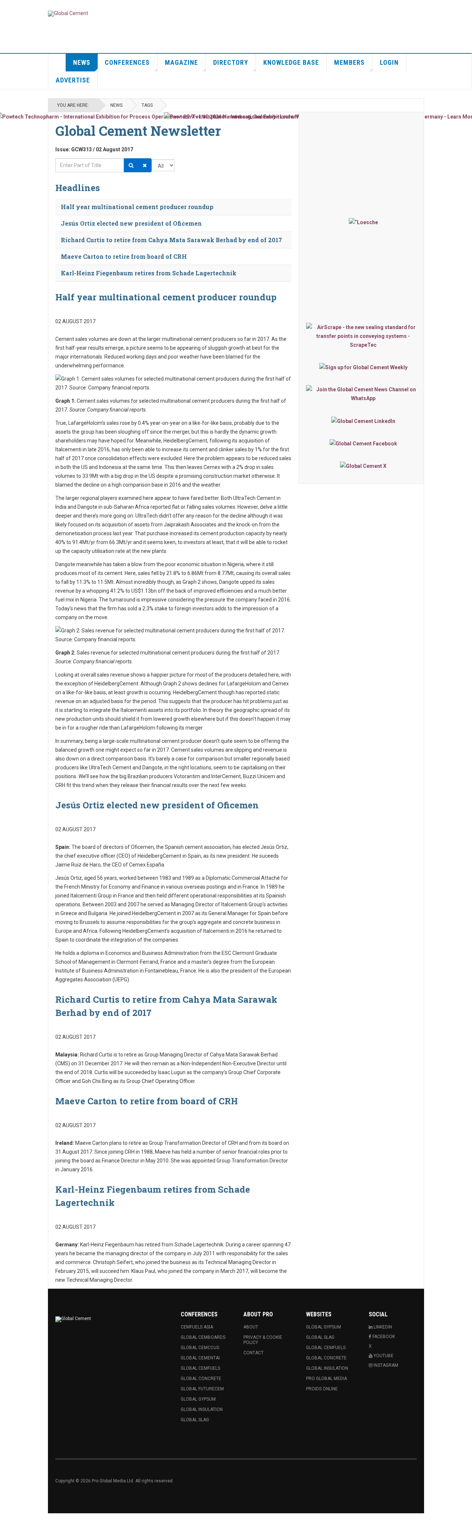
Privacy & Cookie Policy (262, 1340)
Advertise (73, 80)
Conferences (127, 62)
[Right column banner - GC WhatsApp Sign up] (363, 394)
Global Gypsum (198, 1399)
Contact (253, 1352)
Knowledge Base (291, 62)
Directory (230, 62)
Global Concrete (201, 1378)
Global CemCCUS (200, 1347)
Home (57, 62)
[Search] (131, 165)
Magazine (181, 62)
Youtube (382, 1355)
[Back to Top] (7, 1520)
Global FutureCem (202, 1388)
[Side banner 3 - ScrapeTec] (363, 336)
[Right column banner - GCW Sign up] (363, 367)
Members (349, 62)
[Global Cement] (68, 14)
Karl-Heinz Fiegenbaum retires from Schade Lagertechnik (148, 273)
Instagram (385, 1365)
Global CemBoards (203, 1337)
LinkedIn (382, 1327)
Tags (147, 105)
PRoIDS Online (322, 1388)
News (81, 62)
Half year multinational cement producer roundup (137, 207)
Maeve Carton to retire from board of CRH (124, 256)
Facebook (383, 1336)
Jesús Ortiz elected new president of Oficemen (131, 223)
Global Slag (195, 1419)
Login (389, 62)
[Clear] (145, 165)
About (250, 1327)
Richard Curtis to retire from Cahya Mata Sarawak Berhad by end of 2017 (171, 240)
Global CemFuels (200, 1368)
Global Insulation (202, 1409)
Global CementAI (200, 1358)
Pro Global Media (326, 1378)
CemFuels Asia (197, 1327)
